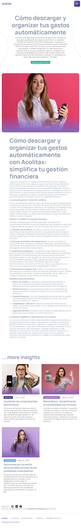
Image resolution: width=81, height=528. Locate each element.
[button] (77, 4)
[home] (7, 3)
